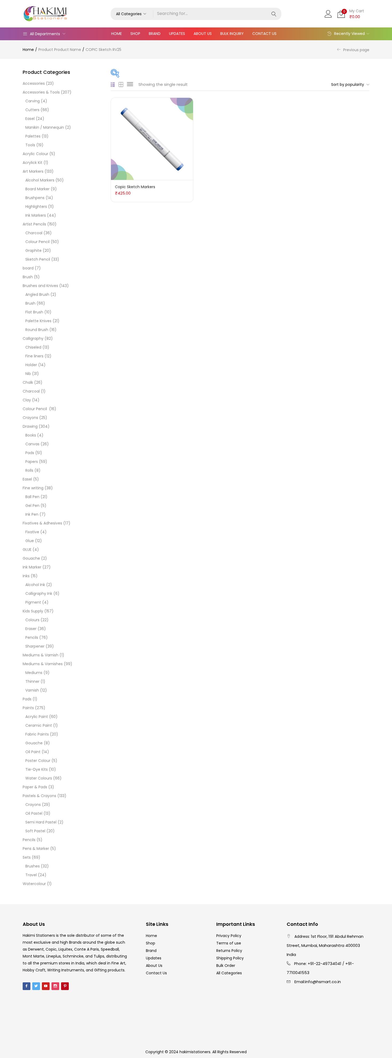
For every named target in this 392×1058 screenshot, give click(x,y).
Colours (32, 620)
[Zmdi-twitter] (36, 986)
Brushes (32, 866)
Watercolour (34, 883)
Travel (31, 875)
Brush (28, 277)
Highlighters (36, 206)
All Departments (45, 34)
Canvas (32, 444)
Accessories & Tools (41, 92)
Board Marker (37, 189)
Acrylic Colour (35, 153)
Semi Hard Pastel (41, 822)
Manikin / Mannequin (44, 127)
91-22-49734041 (325, 963)
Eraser (31, 628)
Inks (26, 576)
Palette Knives (38, 321)
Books (30, 435)
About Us (203, 33)
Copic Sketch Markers (135, 186)
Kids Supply (33, 611)
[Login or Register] (328, 13)
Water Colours (38, 778)
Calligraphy (33, 338)
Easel (30, 118)
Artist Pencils (34, 224)
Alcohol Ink (35, 584)
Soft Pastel (35, 831)
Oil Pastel (33, 813)
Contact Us (264, 33)
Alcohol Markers (39, 180)
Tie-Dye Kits (36, 769)
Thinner (32, 681)
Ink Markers (35, 215)
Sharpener (35, 646)
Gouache (31, 558)
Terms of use (228, 943)
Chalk (28, 382)
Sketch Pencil (37, 259)
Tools (30, 145)
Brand (155, 33)
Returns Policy (229, 950)
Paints (28, 707)
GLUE (27, 549)
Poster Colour (37, 760)
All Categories (229, 973)
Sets (27, 857)
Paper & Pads (35, 787)
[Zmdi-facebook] (26, 986)
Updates (177, 33)
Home (116, 33)
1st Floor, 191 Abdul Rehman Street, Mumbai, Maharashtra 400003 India (325, 945)
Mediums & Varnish (40, 655)
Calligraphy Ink (38, 593)
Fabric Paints (37, 734)
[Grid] (113, 84)
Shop (135, 33)
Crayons (30, 417)
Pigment (33, 602)
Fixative (32, 532)
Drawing (30, 426)
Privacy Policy (228, 935)
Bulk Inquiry (232, 33)
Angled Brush (37, 294)
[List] (130, 84)
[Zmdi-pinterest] (65, 986)
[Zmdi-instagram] (55, 986)
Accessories (34, 83)
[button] (132, 14)
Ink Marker (32, 567)
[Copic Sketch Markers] (152, 138)
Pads (29, 452)
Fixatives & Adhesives (42, 523)
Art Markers (33, 171)
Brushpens (35, 197)
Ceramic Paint (38, 725)
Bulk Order (225, 965)
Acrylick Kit (32, 162)
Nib (28, 373)
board (28, 268)
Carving (32, 101)
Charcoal (33, 233)
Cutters (32, 109)
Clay (27, 400)
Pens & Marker (36, 848)
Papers (31, 461)
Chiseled (33, 347)
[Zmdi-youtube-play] (46, 986)
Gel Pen (32, 505)
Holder (31, 365)
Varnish (32, 690)
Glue (29, 540)
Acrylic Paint (36, 716)
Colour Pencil (37, 241)
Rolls (29, 470)
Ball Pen (32, 496)
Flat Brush (34, 312)
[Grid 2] (121, 84)
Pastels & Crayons (39, 795)
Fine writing (33, 488)
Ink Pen (31, 514)
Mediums (33, 672)
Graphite (33, 250)
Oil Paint (33, 751)
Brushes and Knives (40, 285)
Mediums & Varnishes (43, 664)
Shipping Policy (230, 958)
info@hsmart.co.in (323, 981)
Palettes (33, 136)
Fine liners (34, 356)
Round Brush (36, 329)
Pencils (31, 637)
